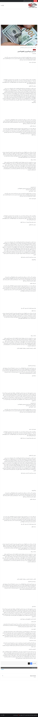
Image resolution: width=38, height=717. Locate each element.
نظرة (14, 715)
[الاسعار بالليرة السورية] (32, 5)
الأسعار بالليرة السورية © (28, 715)
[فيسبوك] (31, 663)
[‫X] (29, 663)
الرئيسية (34, 47)
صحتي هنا (16, 715)
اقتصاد (31, 47)
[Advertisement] (19, 17)
